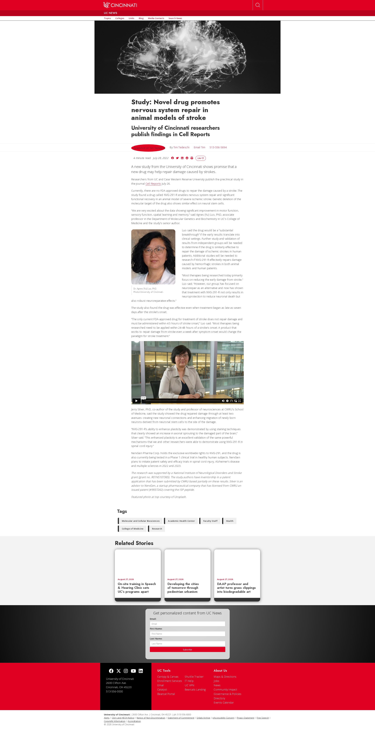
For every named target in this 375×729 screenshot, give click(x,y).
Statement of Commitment (181, 717)
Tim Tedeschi (181, 147)
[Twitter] (118, 671)
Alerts (107, 717)
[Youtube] (133, 671)
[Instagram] (126, 671)
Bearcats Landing (195, 689)
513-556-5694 (218, 147)
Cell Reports (153, 183)
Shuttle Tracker (194, 676)
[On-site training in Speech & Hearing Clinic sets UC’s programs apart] (138, 562)
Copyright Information (114, 721)
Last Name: (156, 638)
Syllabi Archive (203, 717)
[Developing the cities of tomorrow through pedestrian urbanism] (187, 562)
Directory (219, 698)
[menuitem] (107, 18)
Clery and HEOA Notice (123, 717)
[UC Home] (120, 5)
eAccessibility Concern (223, 717)
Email (160, 685)
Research (157, 528)
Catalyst (162, 689)
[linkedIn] (141, 671)
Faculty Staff (210, 521)
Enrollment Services (169, 681)
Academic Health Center (181, 521)
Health (229, 521)
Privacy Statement (245, 717)
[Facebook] (111, 671)
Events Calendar (224, 702)
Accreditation (134, 721)
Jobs (216, 681)
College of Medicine (133, 528)
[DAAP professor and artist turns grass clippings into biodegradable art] (237, 562)
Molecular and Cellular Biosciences (141, 521)
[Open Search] (258, 5)
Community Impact (225, 689)
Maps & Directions (225, 676)
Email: (153, 618)
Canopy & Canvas (168, 676)
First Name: (156, 628)
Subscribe (187, 649)
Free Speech (263, 717)
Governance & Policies (227, 694)
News (217, 685)
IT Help (189, 681)
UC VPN (189, 685)
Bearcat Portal (166, 694)
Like (199, 158)
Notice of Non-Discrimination (151, 717)
